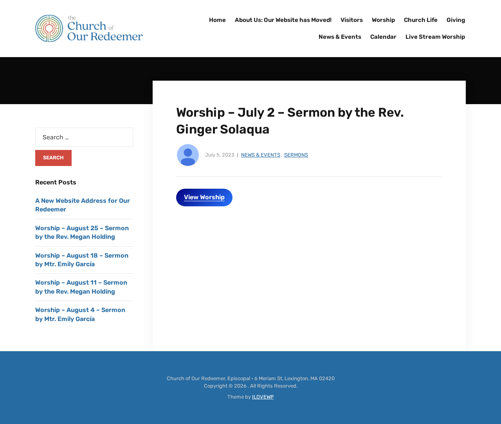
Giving (456, 19)
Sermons (296, 155)
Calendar (383, 36)
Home (217, 19)
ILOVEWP (263, 397)
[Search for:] (84, 137)
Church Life (421, 19)
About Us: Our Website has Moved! (283, 19)
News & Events (340, 36)
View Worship (204, 197)
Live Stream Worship (435, 36)
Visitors (352, 19)
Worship (383, 19)
